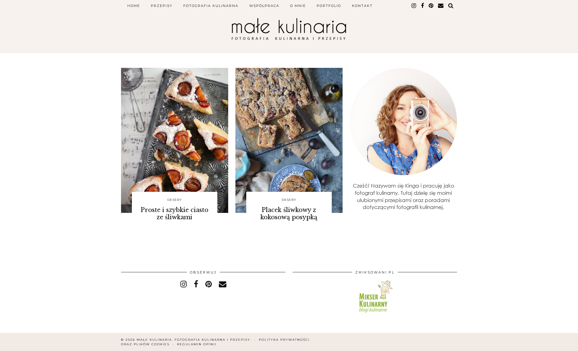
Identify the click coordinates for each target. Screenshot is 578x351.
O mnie (298, 6)
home (133, 6)
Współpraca (264, 6)
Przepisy (161, 6)
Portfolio (329, 6)
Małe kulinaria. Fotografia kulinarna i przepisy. (194, 340)
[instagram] (414, 5)
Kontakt (362, 6)
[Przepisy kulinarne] (375, 314)
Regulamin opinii (196, 344)
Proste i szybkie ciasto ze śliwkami (174, 213)
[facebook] (422, 5)
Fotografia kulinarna (210, 6)
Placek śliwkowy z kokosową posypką (288, 213)
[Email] (441, 5)
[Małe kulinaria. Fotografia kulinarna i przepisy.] (289, 29)
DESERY (174, 200)
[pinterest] (431, 5)
